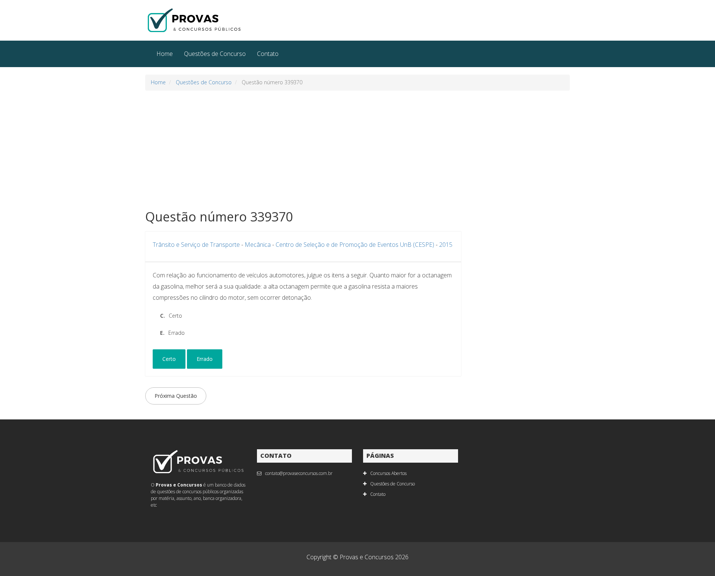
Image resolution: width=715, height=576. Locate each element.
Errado (205, 358)
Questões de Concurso (215, 54)
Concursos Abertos (388, 473)
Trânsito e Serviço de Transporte (196, 244)
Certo (169, 358)
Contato (268, 54)
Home (164, 54)
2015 (445, 244)
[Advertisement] (357, 150)
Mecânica (258, 244)
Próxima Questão (176, 395)
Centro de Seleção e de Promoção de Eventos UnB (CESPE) (355, 244)
